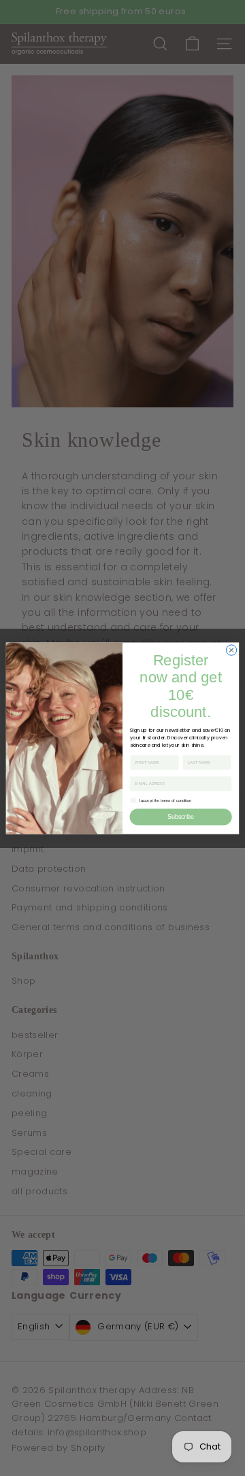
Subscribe (180, 816)
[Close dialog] (231, 649)
